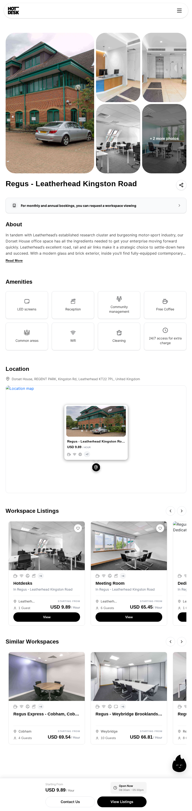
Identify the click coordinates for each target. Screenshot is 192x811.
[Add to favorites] (78, 528)
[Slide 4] (95, 431)
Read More (14, 260)
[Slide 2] (87, 431)
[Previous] (170, 511)
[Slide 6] (104, 431)
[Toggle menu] (179, 10)
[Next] (181, 511)
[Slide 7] (109, 431)
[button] (70, 422)
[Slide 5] (100, 431)
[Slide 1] (82, 431)
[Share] (181, 185)
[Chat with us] (179, 763)
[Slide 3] (91, 431)
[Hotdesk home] (13, 10)
